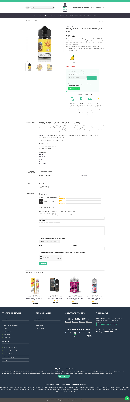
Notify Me (92, 78)
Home (35, 15)
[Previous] (28, 42)
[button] (103, 7)
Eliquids (46, 15)
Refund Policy (39, 325)
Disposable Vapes (62, 15)
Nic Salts (53, 15)
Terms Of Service (40, 319)
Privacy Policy (39, 322)
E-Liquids (42, 156)
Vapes (39, 15)
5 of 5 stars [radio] (57, 223)
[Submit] (53, 7)
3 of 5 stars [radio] (46, 223)
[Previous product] (103, 21)
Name (41, 245)
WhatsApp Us (75, 88)
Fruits (82, 175)
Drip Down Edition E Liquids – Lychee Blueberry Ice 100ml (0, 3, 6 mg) (95, 298)
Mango (86, 175)
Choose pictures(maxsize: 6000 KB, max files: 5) (52, 238)
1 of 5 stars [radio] (39, 223)
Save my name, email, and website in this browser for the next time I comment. (63, 252)
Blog (5, 360)
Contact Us (7, 322)
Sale (95, 15)
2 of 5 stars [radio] (42, 223)
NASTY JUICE (70, 26)
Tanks (41, 160)
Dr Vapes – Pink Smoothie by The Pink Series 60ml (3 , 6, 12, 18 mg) (74, 298)
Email (75, 245)
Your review (42, 225)
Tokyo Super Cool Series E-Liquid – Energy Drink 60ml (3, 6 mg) (34, 298)
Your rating (42, 220)
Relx (78, 15)
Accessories (88, 15)
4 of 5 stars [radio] (51, 223)
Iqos (82, 15)
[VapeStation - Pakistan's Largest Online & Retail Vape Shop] (65, 7)
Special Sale (43, 164)
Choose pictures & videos (49, 241)
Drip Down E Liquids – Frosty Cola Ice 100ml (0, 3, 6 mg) (54, 297)
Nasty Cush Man (44, 135)
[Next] (61, 42)
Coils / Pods (73, 15)
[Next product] (100, 21)
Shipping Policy (40, 328)
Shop (35, 21)
